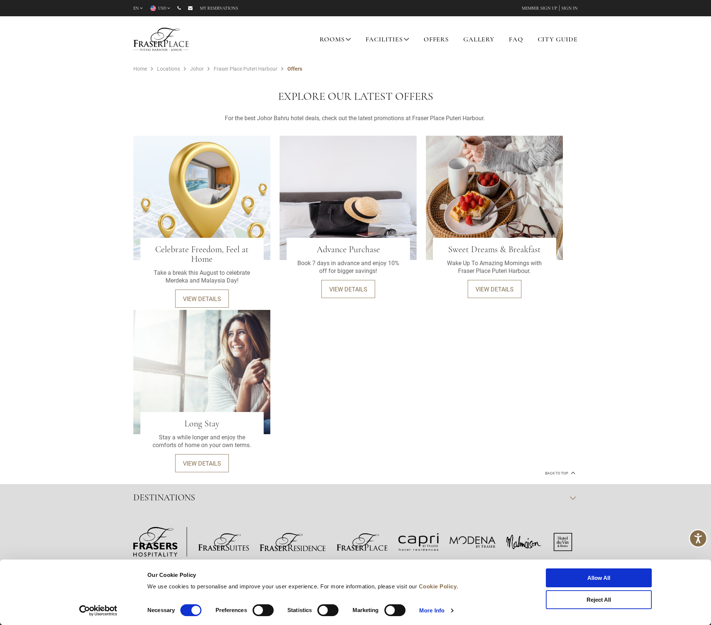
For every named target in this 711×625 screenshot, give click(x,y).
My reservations (219, 8)
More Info (431, 610)
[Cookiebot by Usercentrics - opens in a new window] (98, 610)
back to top (557, 473)
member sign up (539, 8)
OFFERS (436, 40)
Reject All (599, 600)
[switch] (263, 610)
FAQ (516, 40)
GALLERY (478, 40)
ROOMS (332, 40)
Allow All (598, 578)
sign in (569, 8)
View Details (202, 299)
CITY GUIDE (558, 40)
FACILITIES (384, 40)
